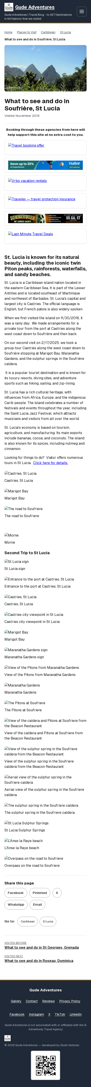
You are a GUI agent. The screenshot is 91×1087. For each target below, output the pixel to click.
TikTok (60, 1014)
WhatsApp (16, 904)
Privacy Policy (69, 1001)
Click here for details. (50, 463)
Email (37, 904)
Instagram (36, 1014)
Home (8, 32)
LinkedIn (76, 1014)
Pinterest (40, 893)
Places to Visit (26, 32)
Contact (32, 1001)
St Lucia (65, 32)
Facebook (16, 893)
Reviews (48, 1001)
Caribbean (48, 32)
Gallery (16, 1001)
